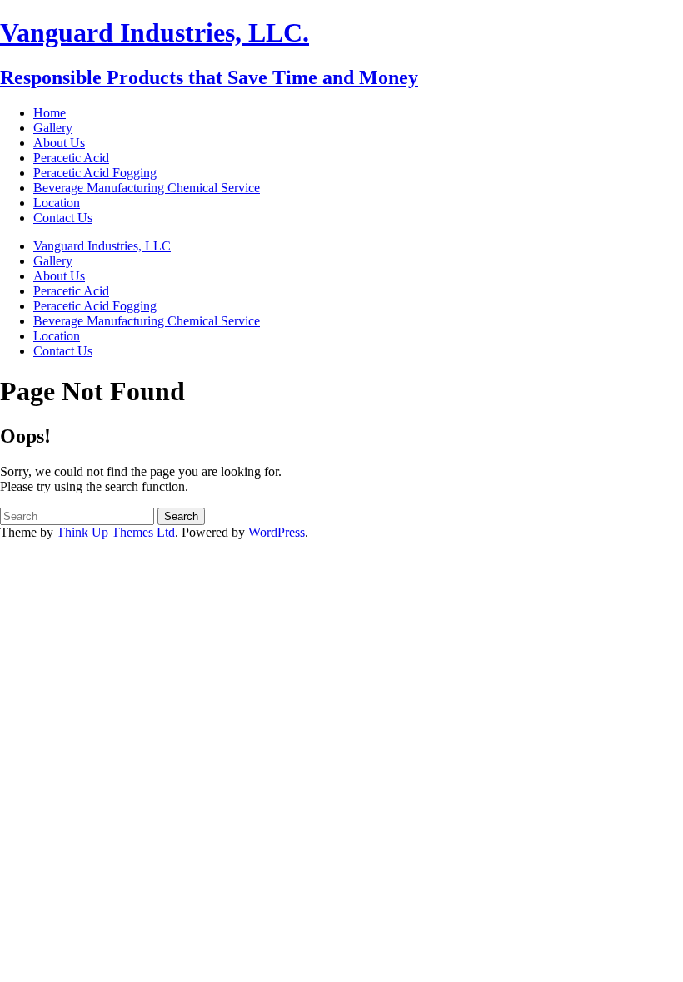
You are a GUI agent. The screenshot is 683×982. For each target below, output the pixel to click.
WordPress (276, 532)
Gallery (52, 128)
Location (56, 203)
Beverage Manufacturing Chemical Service (146, 188)
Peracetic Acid (71, 158)
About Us (59, 143)
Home (49, 113)
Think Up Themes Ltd (116, 532)
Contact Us (62, 218)
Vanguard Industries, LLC (102, 246)
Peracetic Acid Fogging (95, 173)
